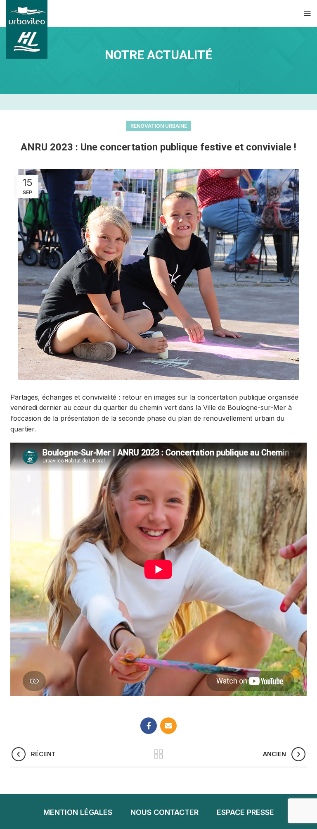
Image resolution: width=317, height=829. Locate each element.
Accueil (158, 70)
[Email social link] (168, 725)
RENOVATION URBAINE (158, 126)
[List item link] (78, 813)
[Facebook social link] (148, 725)
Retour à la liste (159, 754)
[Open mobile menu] (307, 13)
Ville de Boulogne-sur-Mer (244, 407)
